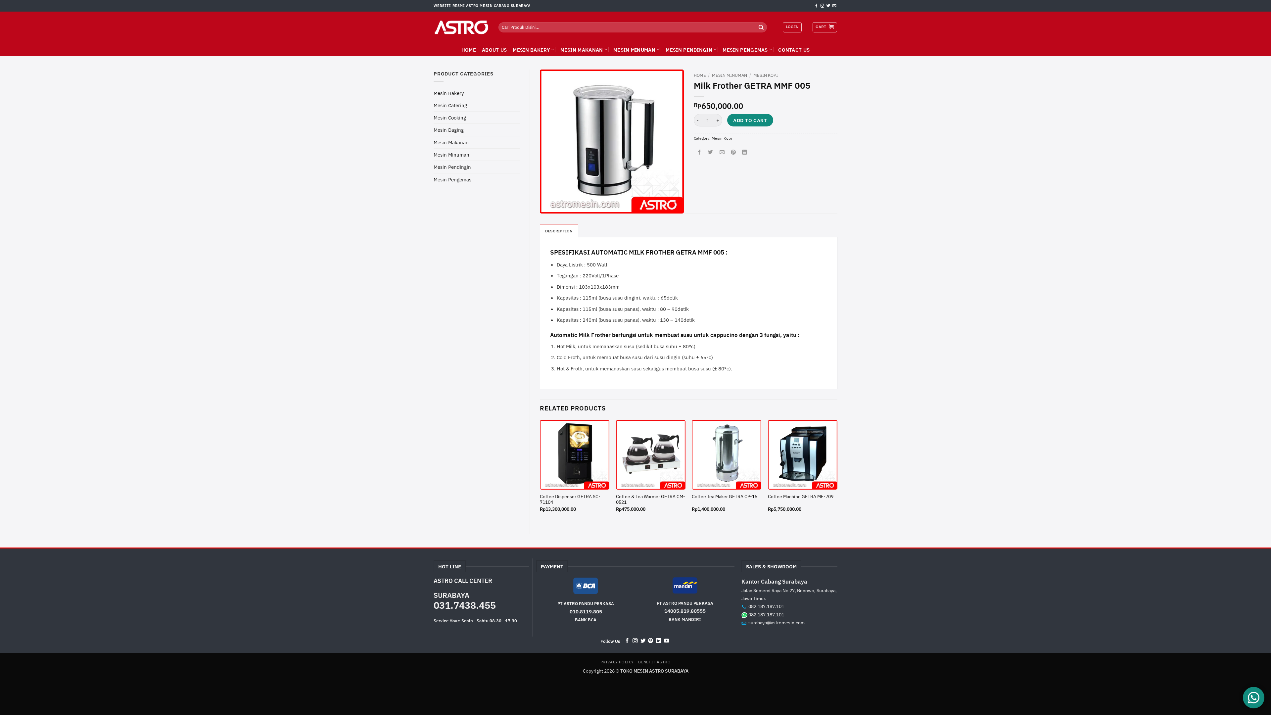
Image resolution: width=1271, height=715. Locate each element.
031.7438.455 (465, 605)
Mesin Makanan (581, 49)
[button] (825, 27)
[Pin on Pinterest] (733, 152)
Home (700, 75)
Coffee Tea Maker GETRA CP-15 (724, 497)
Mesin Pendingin (689, 49)
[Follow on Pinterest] (650, 641)
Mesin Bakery (531, 49)
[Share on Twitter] (710, 152)
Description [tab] (559, 230)
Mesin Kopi (765, 75)
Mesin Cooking (450, 117)
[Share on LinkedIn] (744, 152)
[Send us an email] (834, 6)
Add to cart (750, 120)
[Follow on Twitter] (828, 6)
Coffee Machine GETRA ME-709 (800, 497)
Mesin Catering (450, 105)
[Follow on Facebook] (816, 6)
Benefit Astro (654, 661)
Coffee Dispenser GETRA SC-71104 (570, 499)
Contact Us (794, 49)
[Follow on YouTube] (666, 641)
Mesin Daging (449, 129)
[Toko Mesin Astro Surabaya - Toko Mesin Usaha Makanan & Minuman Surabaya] (461, 27)
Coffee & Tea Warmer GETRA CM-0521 (650, 499)
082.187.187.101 (766, 606)
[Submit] (761, 27)
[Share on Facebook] (699, 152)
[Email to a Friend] (722, 152)
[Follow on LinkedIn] (658, 641)
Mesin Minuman (634, 49)
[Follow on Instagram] (822, 6)
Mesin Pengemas (745, 49)
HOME (468, 49)
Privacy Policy (617, 661)
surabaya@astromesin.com (776, 622)
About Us (494, 49)
